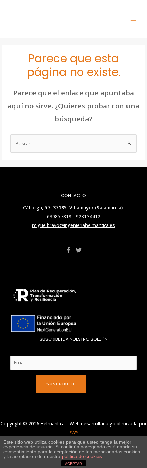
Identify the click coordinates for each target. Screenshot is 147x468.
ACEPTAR (73, 463)
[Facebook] (68, 250)
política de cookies (82, 456)
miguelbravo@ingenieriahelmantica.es (73, 225)
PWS (74, 432)
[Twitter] (79, 250)
